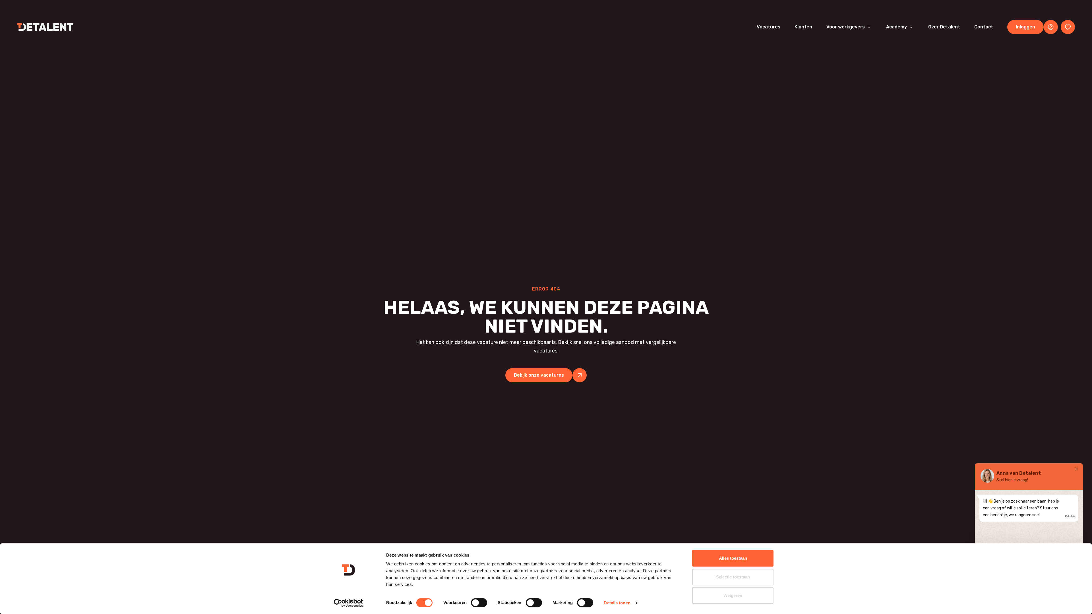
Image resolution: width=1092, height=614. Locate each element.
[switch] (479, 602)
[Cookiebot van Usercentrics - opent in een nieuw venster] (348, 603)
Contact (983, 27)
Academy (896, 27)
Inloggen (1025, 27)
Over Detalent (944, 27)
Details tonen (617, 602)
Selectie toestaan (733, 576)
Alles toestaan (733, 558)
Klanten (803, 27)
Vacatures (768, 27)
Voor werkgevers (845, 27)
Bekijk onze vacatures (539, 375)
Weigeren (732, 595)
